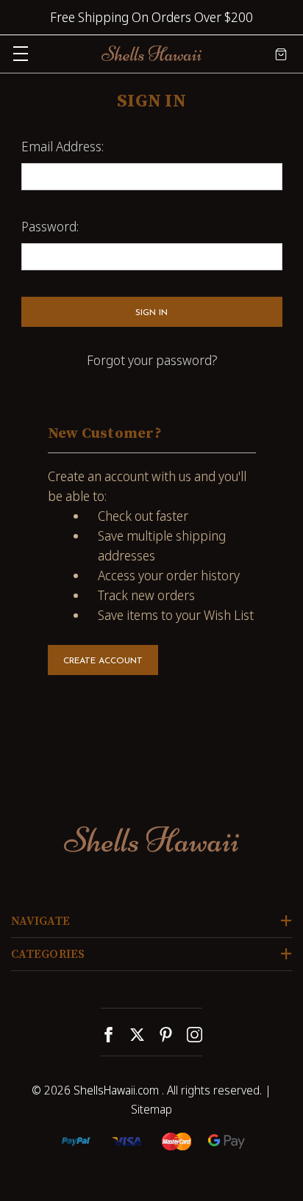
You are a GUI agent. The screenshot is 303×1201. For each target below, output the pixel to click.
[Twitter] (137, 1034)
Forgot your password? (152, 360)
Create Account (103, 661)
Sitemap (151, 1109)
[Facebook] (108, 1034)
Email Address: (62, 146)
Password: (50, 226)
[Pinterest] (166, 1034)
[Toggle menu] (20, 53)
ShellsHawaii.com (116, 1090)
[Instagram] (194, 1034)
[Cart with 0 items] (281, 53)
